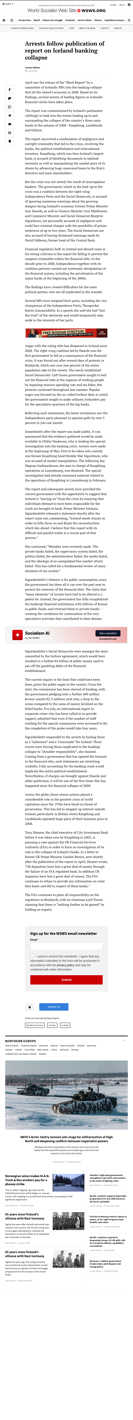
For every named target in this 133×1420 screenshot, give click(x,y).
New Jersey (42, 1049)
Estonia (54, 1045)
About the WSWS (87, 28)
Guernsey (91, 1045)
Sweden (43, 1053)
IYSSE (71, 28)
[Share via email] (9, 124)
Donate (118, 28)
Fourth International (22, 28)
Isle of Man (29, 1049)
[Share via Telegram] (9, 115)
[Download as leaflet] (9, 132)
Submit (67, 979)
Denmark (43, 1045)
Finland (80, 1045)
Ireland (18, 1049)
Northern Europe (35, 1025)
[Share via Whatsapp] (9, 107)
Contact (113, 5)
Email (33, 940)
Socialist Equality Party (51, 28)
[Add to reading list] (9, 141)
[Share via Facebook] (9, 89)
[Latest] (12, 21)
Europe (52, 1025)
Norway (75, 1049)
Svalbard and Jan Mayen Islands (20, 1053)
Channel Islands (28, 1045)
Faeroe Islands (67, 1045)
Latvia (54, 1049)
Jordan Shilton (32, 67)
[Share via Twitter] (9, 98)
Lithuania (64, 1049)
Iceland (65, 1025)
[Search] (129, 21)
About (122, 5)
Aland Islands (11, 1045)
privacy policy (65, 965)
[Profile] (129, 5)
